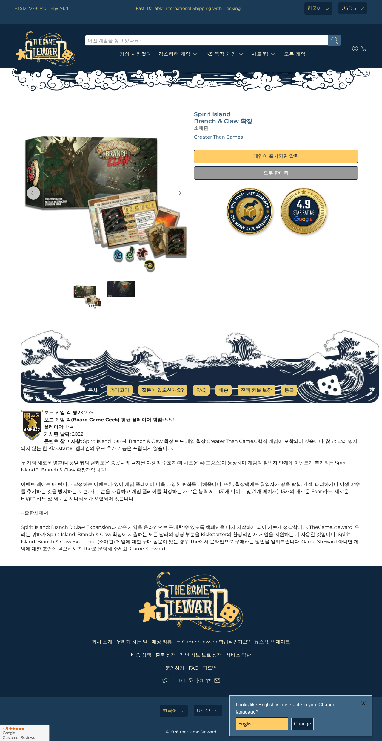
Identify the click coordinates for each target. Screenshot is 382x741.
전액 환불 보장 (256, 390)
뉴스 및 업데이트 (272, 641)
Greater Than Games (218, 137)
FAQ (201, 390)
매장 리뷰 (162, 641)
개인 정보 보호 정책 (201, 655)
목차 (93, 390)
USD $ (348, 8)
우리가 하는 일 (131, 641)
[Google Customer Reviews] (24, 733)
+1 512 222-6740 (30, 8)
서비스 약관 (238, 655)
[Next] (178, 193)
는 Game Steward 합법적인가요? (213, 641)
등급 (289, 390)
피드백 (210, 668)
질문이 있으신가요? (163, 390)
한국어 (314, 8)
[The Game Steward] (45, 48)
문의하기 (174, 668)
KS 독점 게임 (221, 54)
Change (302, 723)
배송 (223, 390)
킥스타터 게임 (175, 54)
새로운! (260, 54)
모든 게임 (295, 54)
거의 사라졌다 (136, 54)
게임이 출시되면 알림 (276, 156)
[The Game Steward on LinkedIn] (208, 682)
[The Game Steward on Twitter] (165, 682)
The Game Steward (197, 731)
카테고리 (119, 390)
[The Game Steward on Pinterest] (191, 682)
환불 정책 (165, 655)
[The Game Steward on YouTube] (182, 682)
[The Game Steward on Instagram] (200, 682)
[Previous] (33, 193)
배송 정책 (141, 655)
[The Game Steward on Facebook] (173, 682)
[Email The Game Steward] (217, 682)
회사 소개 (102, 641)
